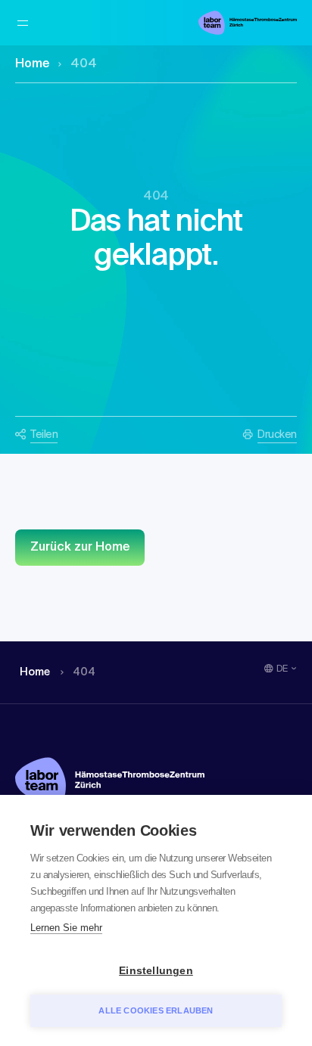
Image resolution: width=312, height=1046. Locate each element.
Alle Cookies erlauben (155, 1010)
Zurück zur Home (79, 548)
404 (83, 64)
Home (32, 64)
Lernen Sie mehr (66, 927)
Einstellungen (156, 970)
